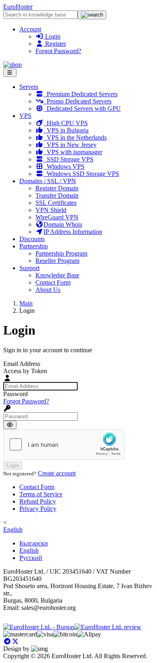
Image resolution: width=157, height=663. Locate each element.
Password (15, 393)
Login (51, 36)
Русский (30, 557)
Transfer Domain (56, 195)
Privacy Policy (37, 508)
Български (33, 543)
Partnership (33, 246)
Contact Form (52, 282)
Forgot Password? (58, 51)
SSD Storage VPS (68, 159)
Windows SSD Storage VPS (81, 173)
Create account (57, 473)
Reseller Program (57, 260)
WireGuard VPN (56, 217)
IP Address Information (72, 231)
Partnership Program (61, 253)
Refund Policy (37, 501)
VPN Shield (50, 210)
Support (29, 267)
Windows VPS (64, 166)
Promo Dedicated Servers (77, 101)
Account (30, 29)
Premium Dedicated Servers (80, 94)
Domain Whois (62, 224)
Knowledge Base (57, 275)
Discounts (32, 238)
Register (54, 43)
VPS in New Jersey (70, 144)
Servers (28, 86)
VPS (25, 115)
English (13, 529)
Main (26, 303)
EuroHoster (18, 6)
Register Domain (56, 188)
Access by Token (25, 371)
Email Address (21, 363)
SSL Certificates (55, 202)
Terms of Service (40, 494)
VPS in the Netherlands (75, 137)
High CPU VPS (65, 123)
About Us (47, 289)
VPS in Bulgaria (66, 130)
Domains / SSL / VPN (47, 181)
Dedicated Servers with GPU (82, 108)
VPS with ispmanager (72, 152)
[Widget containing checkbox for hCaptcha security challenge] (64, 444)
